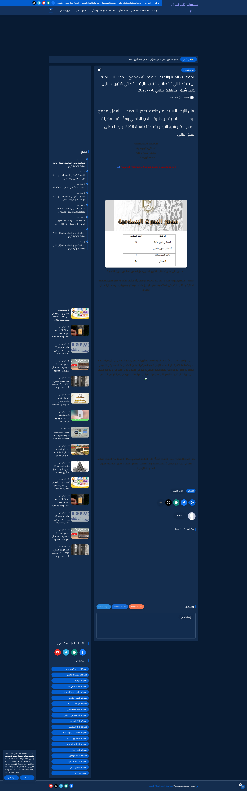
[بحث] (51, 10)
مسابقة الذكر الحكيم (78, 721)
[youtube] (43, 3)
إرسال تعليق (186, 617)
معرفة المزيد (11, 778)
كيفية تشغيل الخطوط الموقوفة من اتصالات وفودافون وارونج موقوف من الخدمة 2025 (61, 418)
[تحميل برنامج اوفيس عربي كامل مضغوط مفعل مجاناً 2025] (80, 313)
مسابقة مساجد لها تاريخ (77, 761)
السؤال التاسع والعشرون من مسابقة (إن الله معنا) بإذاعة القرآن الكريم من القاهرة (60, 401)
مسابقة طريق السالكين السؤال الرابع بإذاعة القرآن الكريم (69, 164)
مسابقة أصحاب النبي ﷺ (77, 686)
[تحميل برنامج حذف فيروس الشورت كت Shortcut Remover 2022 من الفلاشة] (80, 432)
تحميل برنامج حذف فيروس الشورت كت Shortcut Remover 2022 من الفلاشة (61, 435)
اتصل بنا (148, 3)
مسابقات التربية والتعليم (77, 675)
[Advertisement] (123, 36)
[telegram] (39, 3)
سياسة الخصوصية (109, 3)
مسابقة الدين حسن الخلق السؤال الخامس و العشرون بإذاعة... (152, 59)
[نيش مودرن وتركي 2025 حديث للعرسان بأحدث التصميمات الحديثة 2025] (80, 381)
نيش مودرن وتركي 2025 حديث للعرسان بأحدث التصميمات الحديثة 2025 (60, 384)
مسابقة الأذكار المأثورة (78, 698)
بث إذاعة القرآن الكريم (90, 3)
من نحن (156, 3)
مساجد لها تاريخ (81, 773)
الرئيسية (156, 10)
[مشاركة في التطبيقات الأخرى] (161, 502)
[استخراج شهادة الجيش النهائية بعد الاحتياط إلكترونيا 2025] (80, 449)
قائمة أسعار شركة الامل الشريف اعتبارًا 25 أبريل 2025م (60, 469)
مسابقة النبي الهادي (78, 750)
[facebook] (53, 3)
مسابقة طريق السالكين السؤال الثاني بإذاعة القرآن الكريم (68, 247)
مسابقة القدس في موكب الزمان (74, 732)
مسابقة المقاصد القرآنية (77, 744)
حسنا (27, 778)
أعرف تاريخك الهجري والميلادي (67, 3)
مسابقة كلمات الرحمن (78, 756)
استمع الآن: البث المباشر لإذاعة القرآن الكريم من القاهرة (60, 367)
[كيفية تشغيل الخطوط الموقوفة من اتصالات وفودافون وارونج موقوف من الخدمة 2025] (80, 415)
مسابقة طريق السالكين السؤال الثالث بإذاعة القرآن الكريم (69, 234)
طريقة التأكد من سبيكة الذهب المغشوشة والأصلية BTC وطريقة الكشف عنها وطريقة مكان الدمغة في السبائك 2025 (60, 334)
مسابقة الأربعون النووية (77, 704)
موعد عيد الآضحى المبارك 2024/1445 (68, 187)
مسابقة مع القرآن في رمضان (94, 10)
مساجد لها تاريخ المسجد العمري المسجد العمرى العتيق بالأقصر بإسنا (69, 222)
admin (186, 97)
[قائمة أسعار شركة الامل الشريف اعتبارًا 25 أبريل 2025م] (80, 466)
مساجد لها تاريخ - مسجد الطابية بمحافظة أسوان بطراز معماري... (71, 210)
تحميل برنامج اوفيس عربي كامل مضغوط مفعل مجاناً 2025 (60, 317)
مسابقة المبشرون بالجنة (77, 738)
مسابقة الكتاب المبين (140, 10)
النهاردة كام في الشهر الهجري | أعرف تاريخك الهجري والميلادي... (68, 176)
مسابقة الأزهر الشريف (119, 10)
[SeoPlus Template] (196, 786)
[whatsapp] (48, 3)
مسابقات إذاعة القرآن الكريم (184, 7)
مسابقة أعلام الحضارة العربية (75, 692)
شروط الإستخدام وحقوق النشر (130, 3)
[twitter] (34, 3)
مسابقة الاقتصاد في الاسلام (75, 715)
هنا (118, 167)
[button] (184, 502)
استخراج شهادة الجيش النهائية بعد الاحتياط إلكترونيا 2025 (61, 452)
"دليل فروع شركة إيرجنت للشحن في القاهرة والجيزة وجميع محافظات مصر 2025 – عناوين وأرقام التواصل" (60, 351)
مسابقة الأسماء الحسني (77, 709)
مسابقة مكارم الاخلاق (78, 767)
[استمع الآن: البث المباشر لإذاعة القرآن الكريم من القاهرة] (80, 364)
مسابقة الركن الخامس (78, 727)
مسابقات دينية (81, 680)
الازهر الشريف (188, 70)
